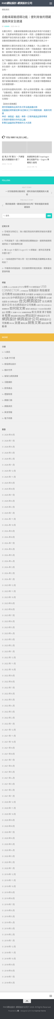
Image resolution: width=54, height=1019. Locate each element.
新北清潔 (37, 312)
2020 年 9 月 (9, 820)
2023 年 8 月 (9, 609)
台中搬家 (29, 294)
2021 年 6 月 (9, 766)
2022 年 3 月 (9, 712)
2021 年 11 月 (10, 736)
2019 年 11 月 (10, 880)
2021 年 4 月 (9, 778)
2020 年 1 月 (9, 868)
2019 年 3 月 (9, 928)
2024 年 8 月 (9, 537)
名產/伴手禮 (9, 358)
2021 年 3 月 (9, 784)
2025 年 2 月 (9, 507)
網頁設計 (9, 319)
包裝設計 (34, 290)
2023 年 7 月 (9, 615)
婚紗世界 (8, 370)
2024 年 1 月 (9, 579)
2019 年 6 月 (9, 910)
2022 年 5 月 (9, 700)
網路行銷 (8, 400)
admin (6, 26)
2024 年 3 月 (9, 567)
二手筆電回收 (24, 291)
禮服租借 (8, 394)
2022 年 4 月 (9, 706)
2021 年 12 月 (10, 730)
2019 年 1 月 (9, 940)
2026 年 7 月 (9, 441)
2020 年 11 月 (10, 808)
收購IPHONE (17, 312)
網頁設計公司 (28, 319)
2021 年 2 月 (9, 790)
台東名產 (47, 305)
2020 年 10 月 (10, 814)
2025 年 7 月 (9, 495)
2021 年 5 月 (9, 772)
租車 (7, 315)
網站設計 (31, 315)
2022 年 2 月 (9, 718)
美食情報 (8, 412)
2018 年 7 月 (9, 977)
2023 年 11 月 (10, 591)
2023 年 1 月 (9, 651)
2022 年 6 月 (9, 694)
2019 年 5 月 (9, 916)
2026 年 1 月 (9, 465)
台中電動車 (40, 297)
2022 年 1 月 (9, 724)
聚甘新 (11, 323)
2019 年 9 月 (9, 892)
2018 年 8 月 (9, 971)
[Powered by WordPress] (18, 1011)
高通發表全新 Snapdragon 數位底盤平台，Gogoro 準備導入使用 (38, 160)
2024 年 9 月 (9, 531)
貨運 (17, 323)
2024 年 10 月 (10, 525)
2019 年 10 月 (10, 886)
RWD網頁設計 (34, 287)
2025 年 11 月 (10, 477)
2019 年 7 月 (9, 904)
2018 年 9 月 (9, 964)
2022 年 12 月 (10, 657)
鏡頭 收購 (45, 323)
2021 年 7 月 (9, 760)
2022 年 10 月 (10, 669)
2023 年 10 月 (10, 597)
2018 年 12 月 (10, 946)
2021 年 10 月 (10, 742)
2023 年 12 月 (10, 585)
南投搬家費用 (19, 294)
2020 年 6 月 (9, 838)
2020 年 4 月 (9, 850)
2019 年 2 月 (9, 934)
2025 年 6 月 (9, 501)
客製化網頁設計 (32, 309)
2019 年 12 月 (10, 874)
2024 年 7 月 (9, 543)
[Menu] (50, 3)
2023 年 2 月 (9, 645)
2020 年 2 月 (9, 862)
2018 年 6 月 (9, 983)
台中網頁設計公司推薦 (22, 297)
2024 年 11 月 (10, 519)
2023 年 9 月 (9, 603)
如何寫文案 (17, 308)
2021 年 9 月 (9, 748)
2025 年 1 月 (9, 513)
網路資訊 (5, 10)
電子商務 (8, 418)
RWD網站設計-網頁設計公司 (17, 3)
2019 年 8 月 (9, 898)
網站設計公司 (43, 316)
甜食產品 (8, 388)
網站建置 (14, 316)
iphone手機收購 (12, 287)
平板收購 (41, 309)
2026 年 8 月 (9, 435)
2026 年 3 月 (9, 453)
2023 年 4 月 (9, 633)
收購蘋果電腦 (26, 312)
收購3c (9, 312)
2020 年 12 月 (10, 802)
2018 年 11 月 (10, 952)
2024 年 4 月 (9, 561)
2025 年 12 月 (10, 471)
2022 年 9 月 (9, 675)
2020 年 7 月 (9, 832)
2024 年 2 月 (9, 573)
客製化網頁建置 (11, 376)
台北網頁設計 (30, 301)
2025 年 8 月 (9, 489)
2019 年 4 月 (9, 922)
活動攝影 (8, 382)
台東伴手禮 (40, 305)
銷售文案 (34, 323)
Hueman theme (40, 1011)
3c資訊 (7, 352)
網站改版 (21, 316)
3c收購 (4, 287)
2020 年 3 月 (9, 856)
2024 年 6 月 (9, 549)
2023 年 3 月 (9, 639)
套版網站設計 (10, 364)
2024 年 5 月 (9, 555)
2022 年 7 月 (9, 687)
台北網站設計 (12, 302)
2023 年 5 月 (9, 627)
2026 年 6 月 (9, 447)
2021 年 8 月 (9, 754)
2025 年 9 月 (9, 483)
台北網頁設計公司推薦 (24, 304)
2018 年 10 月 (10, 958)
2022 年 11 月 (10, 663)
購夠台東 (24, 323)
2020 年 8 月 (9, 826)
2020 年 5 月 (9, 844)
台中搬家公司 (39, 294)
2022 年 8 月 (9, 681)
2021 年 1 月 (9, 796)
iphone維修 (23, 287)
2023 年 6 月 (9, 621)
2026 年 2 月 (9, 459)
